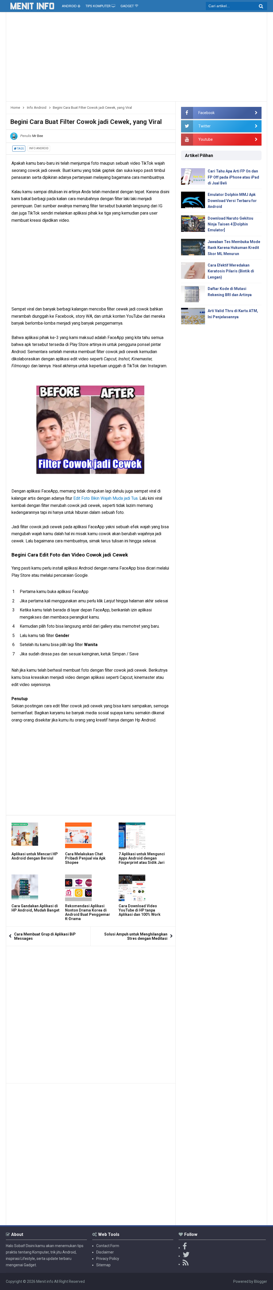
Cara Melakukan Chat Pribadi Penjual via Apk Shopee (85, 858)
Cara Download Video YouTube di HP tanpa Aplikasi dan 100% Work (139, 910)
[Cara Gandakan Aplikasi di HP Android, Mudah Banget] (36, 887)
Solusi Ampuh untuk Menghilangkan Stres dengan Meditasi (135, 936)
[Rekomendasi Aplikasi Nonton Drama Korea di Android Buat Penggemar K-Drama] (90, 887)
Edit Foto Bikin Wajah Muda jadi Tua (105, 498)
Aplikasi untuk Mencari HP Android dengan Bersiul (34, 856)
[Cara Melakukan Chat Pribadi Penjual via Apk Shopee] (90, 836)
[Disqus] (90, 1012)
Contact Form (107, 1246)
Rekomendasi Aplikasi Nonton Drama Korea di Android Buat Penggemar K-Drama (87, 912)
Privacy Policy (107, 1258)
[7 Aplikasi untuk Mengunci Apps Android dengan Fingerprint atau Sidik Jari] (144, 836)
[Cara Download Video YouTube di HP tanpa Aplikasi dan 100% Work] (144, 887)
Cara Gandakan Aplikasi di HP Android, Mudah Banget (35, 908)
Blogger (260, 1281)
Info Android (39, 148)
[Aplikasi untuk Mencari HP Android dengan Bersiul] (36, 836)
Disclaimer (105, 1252)
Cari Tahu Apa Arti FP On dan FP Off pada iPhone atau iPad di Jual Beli (233, 177)
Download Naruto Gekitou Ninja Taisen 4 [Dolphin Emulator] (230, 224)
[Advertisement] (136, 58)
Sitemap (103, 1265)
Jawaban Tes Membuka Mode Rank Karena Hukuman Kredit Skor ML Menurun (234, 248)
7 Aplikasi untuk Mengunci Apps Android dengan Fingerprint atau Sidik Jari (142, 858)
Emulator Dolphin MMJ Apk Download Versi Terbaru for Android (232, 200)
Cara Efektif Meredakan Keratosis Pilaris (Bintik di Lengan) (231, 271)
